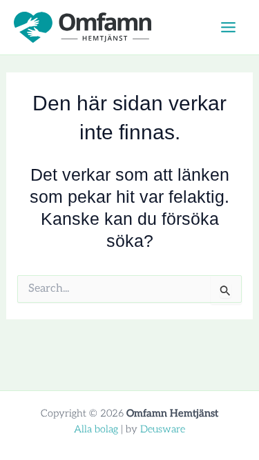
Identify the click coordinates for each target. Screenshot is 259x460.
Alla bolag (96, 429)
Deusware (162, 429)
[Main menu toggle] (228, 27)
